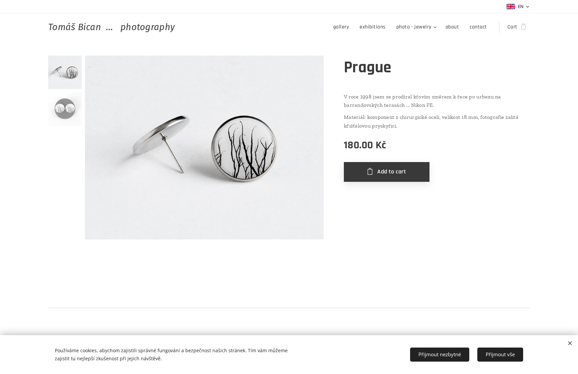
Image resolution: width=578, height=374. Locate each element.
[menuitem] (342, 27)
